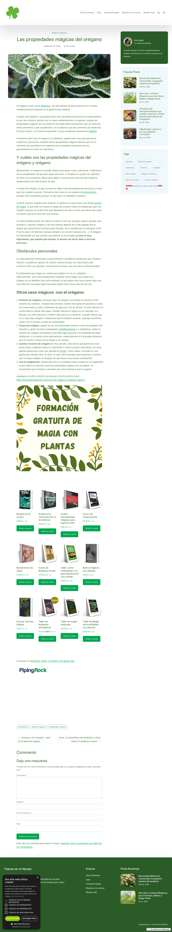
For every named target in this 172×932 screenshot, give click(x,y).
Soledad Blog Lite (144, 924)
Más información (17, 896)
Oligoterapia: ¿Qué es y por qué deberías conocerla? (150, 132)
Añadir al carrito (25, 528)
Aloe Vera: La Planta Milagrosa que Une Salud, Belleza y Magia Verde (151, 96)
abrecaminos (89, 192)
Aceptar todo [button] (12, 918)
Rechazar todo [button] (29, 918)
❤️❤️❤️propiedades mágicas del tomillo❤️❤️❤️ (144, 187)
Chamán (143, 168)
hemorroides (131, 174)
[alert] (21, 902)
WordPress (164, 924)
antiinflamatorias (67, 329)
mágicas (92, 131)
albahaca (45, 106)
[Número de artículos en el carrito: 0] (158, 13)
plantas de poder (132, 180)
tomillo (63, 351)
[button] (21, 924)
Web (18, 824)
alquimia (129, 162)
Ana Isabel (70, 46)
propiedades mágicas (57, 727)
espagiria (156, 168)
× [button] (37, 877)
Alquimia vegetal (144, 162)
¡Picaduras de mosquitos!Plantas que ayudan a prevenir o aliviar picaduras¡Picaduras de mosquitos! (152, 113)
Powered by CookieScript (21, 927)
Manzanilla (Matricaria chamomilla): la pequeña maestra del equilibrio (151, 81)
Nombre (20, 802)
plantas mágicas (38, 727)
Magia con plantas (59, 33)
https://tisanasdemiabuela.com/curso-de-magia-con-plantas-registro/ (50, 380)
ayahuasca (130, 168)
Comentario (21, 775)
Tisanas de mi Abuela (17, 869)
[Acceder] (164, 13)
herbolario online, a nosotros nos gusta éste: (52, 661)
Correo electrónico (24, 813)
